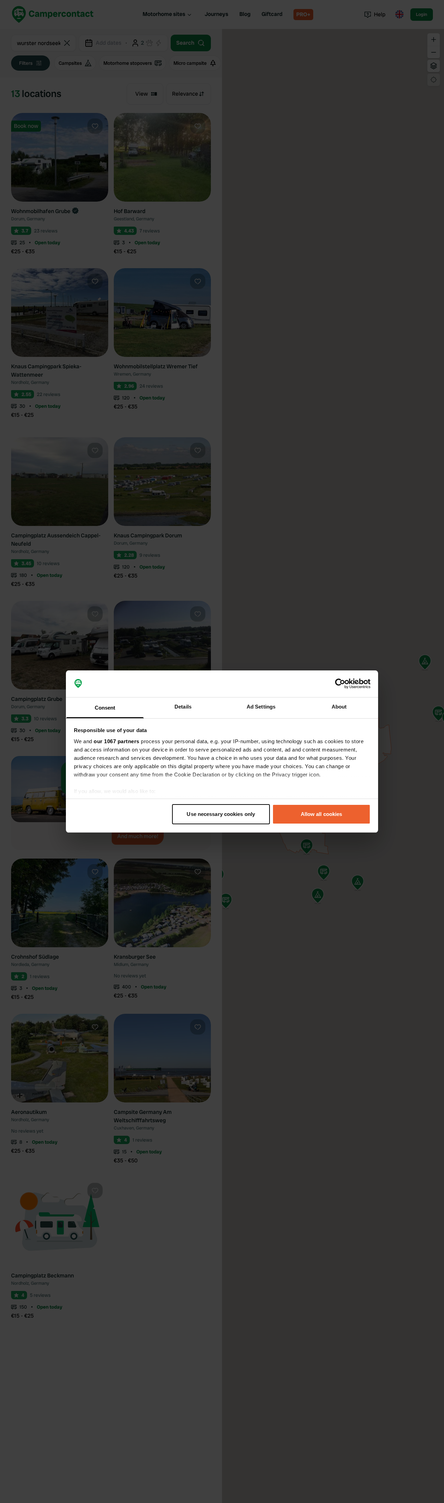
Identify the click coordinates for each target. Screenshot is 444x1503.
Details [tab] (182, 707)
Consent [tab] (105, 708)
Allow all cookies (321, 814)
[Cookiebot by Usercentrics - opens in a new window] (340, 684)
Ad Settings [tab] (261, 707)
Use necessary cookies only (221, 814)
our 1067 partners (116, 741)
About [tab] (339, 707)
